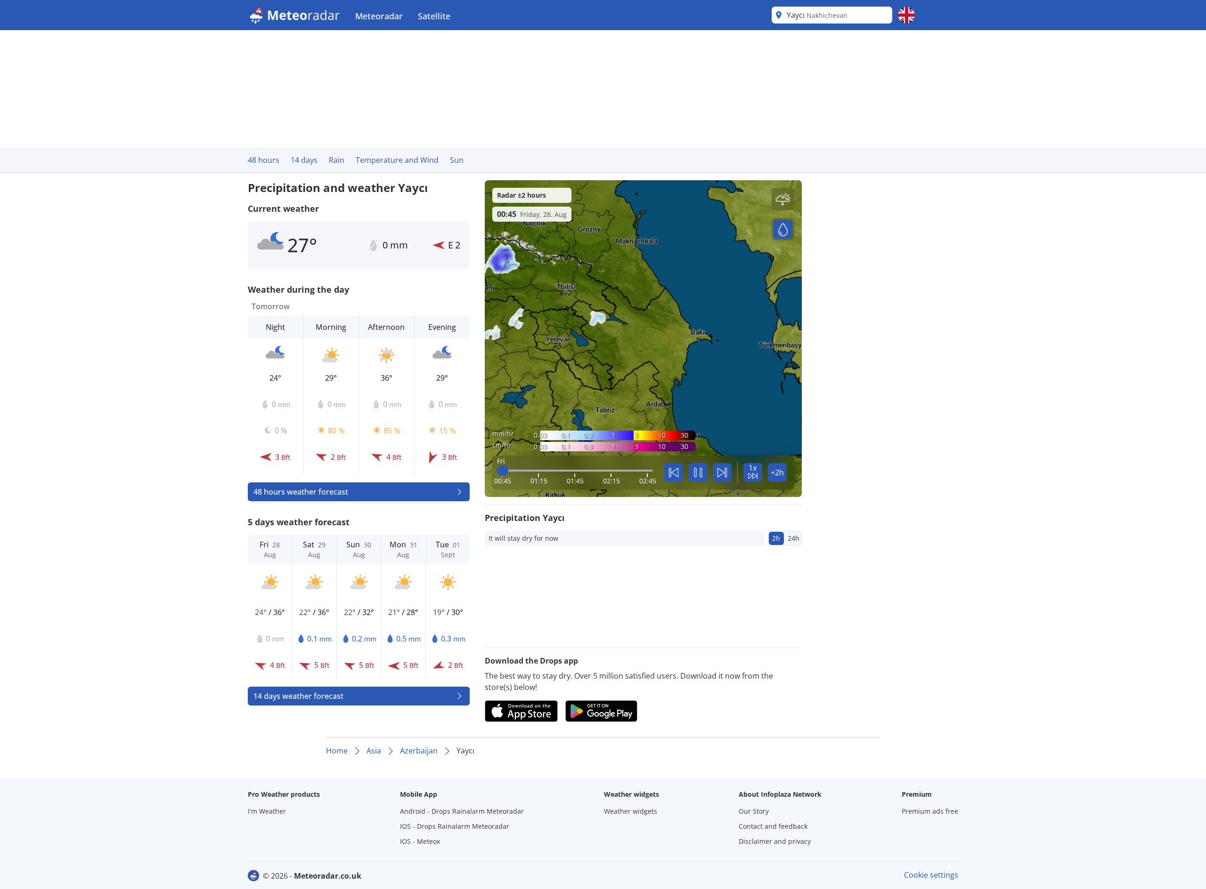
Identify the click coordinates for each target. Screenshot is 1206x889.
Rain (336, 160)
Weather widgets (630, 811)
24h (793, 538)
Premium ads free (930, 811)
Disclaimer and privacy (775, 841)
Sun (457, 160)
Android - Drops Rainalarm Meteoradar (462, 811)
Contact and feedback (773, 826)
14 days (304, 160)
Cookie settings (931, 875)
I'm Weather (267, 811)
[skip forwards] (722, 472)
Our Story (754, 811)
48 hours (263, 160)
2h (776, 538)
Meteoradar (379, 16)
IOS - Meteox (420, 841)
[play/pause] (698, 472)
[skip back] (673, 472)
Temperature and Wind (397, 160)
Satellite (434, 16)
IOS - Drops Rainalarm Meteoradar (454, 826)
